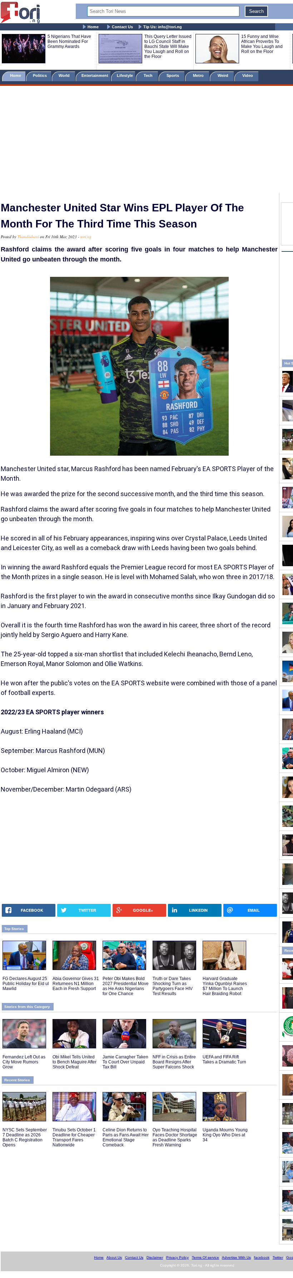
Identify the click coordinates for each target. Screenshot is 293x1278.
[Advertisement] (146, 140)
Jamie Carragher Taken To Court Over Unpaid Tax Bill (125, 1061)
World (65, 75)
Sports (173, 75)
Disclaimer (154, 1257)
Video (248, 75)
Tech (148, 75)
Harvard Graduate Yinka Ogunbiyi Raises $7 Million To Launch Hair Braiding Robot (225, 986)
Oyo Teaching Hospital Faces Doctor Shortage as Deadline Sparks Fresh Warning (175, 1137)
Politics (40, 75)
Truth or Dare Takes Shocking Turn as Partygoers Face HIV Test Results (173, 986)
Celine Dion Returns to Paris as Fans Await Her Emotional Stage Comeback (126, 1137)
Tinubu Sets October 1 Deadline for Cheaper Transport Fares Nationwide (74, 1137)
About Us (114, 1257)
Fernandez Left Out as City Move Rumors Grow (24, 1061)
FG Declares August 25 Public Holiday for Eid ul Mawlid (26, 983)
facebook (261, 1257)
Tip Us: (162, 27)
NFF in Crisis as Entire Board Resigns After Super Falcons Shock (174, 1061)
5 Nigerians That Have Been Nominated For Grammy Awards (69, 41)
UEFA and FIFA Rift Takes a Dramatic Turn (224, 1059)
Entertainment (94, 75)
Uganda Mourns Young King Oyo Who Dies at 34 (225, 1134)
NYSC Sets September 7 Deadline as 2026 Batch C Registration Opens (25, 1137)
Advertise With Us (236, 1257)
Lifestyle (125, 75)
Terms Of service (205, 1257)
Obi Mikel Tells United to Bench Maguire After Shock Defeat (74, 1061)
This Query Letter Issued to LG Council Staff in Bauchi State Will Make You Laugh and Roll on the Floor (168, 46)
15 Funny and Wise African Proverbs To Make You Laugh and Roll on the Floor (262, 44)
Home (93, 27)
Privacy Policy (177, 1257)
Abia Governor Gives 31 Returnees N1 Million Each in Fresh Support (76, 983)
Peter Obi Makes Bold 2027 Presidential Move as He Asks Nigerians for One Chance (126, 986)
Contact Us (122, 27)
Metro (199, 75)
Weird (223, 75)
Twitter (278, 1257)
